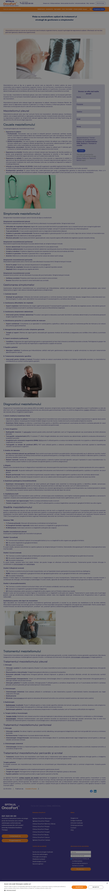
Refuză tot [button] (96, 887)
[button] (36, 890)
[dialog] (54, 887)
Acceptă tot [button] (79, 887)
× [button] (107, 883)
